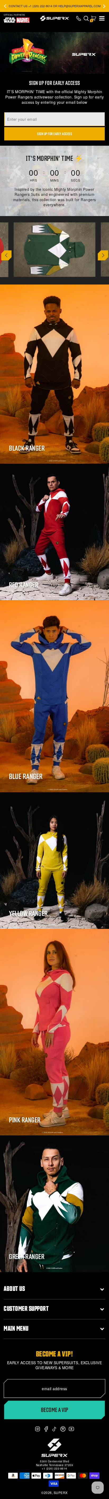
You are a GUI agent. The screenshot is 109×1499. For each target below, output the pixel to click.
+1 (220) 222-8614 (54, 1468)
